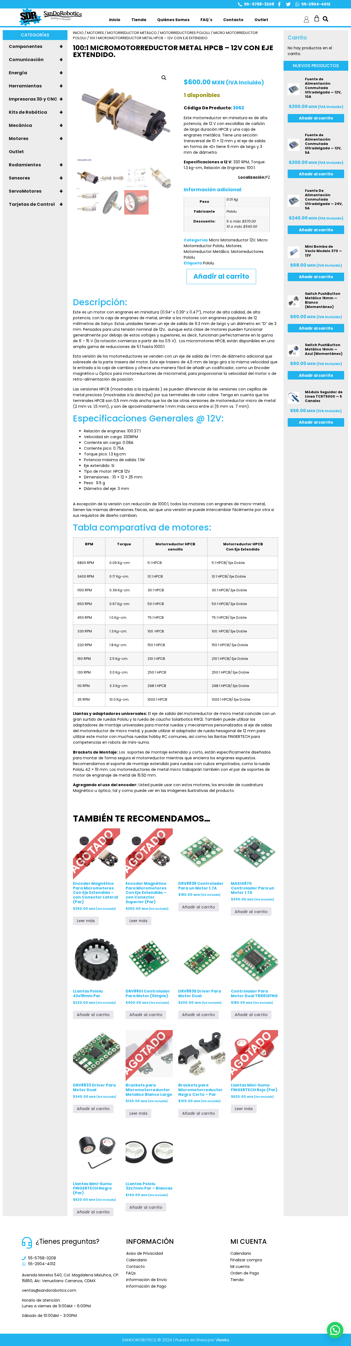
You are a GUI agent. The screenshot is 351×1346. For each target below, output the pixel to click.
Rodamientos (36, 165)
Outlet (261, 19)
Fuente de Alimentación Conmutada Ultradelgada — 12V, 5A (323, 144)
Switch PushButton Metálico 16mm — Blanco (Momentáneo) (322, 300)
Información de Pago (146, 1286)
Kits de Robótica (36, 112)
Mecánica (36, 125)
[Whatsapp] (297, 4)
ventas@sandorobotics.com (49, 1290)
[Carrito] (316, 18)
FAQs (131, 1273)
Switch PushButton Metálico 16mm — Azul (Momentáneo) (323, 349)
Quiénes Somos (173, 19)
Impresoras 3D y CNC (36, 99)
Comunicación (36, 60)
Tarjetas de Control (36, 204)
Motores (36, 138)
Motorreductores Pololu (185, 32)
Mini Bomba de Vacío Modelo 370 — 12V (323, 251)
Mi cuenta (240, 1266)
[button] (164, 78)
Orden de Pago (244, 1273)
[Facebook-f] (279, 4)
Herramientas (36, 86)
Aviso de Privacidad (144, 1253)
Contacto (233, 19)
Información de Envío (146, 1279)
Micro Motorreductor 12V (232, 240)
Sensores (36, 178)
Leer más (86, 920)
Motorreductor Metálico (132, 32)
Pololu (208, 263)
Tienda (138, 19)
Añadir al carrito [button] (198, 907)
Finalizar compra (246, 1260)
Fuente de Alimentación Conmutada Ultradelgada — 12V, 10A (323, 88)
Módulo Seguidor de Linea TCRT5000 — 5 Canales (323, 396)
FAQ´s (206, 19)
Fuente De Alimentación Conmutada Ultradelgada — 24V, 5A (323, 199)
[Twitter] (288, 4)
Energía (36, 73)
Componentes (36, 46)
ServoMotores (36, 191)
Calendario (136, 1260)
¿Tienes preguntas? (67, 1241)
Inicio (114, 19)
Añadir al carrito (221, 276)
